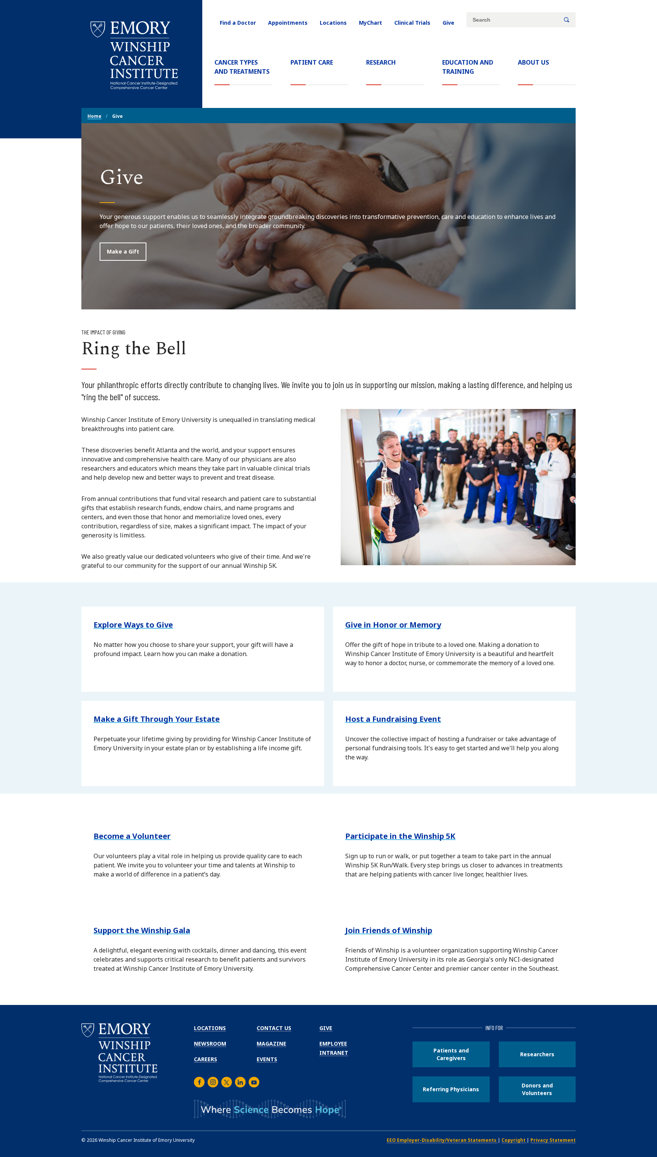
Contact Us (274, 1028)
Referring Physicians (451, 1089)
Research (381, 62)
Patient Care (311, 62)
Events (267, 1059)
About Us (533, 62)
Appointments (288, 22)
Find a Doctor (238, 22)
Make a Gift (123, 251)
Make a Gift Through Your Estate (157, 719)
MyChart (370, 22)
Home (94, 116)
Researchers (537, 1054)
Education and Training (467, 67)
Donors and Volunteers (537, 1089)
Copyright (514, 1140)
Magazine (271, 1043)
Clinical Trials (412, 22)
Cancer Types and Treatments (242, 67)
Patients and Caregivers (451, 1054)
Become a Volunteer (132, 836)
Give (448, 22)
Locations (333, 22)
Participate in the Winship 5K (400, 836)
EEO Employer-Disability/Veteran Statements (442, 1140)
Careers (205, 1059)
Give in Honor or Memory (393, 625)
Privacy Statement (553, 1140)
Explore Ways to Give (133, 625)
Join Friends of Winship (388, 930)
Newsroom (210, 1043)
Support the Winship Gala (142, 930)
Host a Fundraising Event (393, 719)
